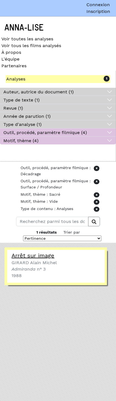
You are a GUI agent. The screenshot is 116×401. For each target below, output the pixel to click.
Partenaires (13, 65)
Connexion (98, 4)
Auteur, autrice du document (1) (38, 92)
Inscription (98, 11)
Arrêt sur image (33, 255)
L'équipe (10, 59)
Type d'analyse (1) (22, 124)
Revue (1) (13, 108)
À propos (11, 52)
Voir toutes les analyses (27, 39)
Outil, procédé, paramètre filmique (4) (45, 132)
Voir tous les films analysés (31, 45)
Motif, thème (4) (21, 140)
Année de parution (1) (27, 116)
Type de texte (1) (21, 100)
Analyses (15, 79)
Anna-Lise (24, 27)
